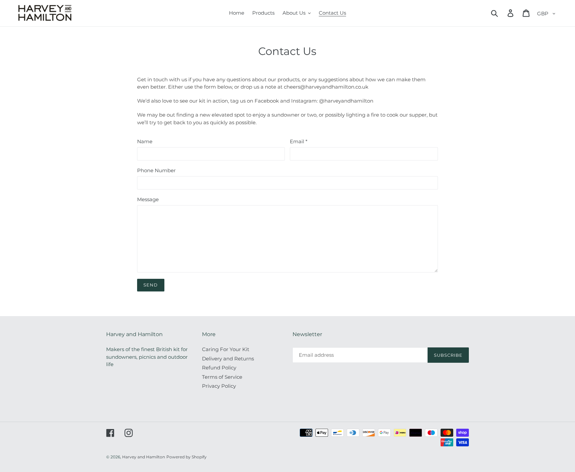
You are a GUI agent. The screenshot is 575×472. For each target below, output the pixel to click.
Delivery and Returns (228, 358)
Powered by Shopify (186, 456)
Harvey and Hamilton (143, 456)
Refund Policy (219, 367)
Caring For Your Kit (225, 349)
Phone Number (156, 170)
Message (148, 199)
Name (144, 141)
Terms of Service (222, 377)
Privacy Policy (219, 386)
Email (298, 141)
